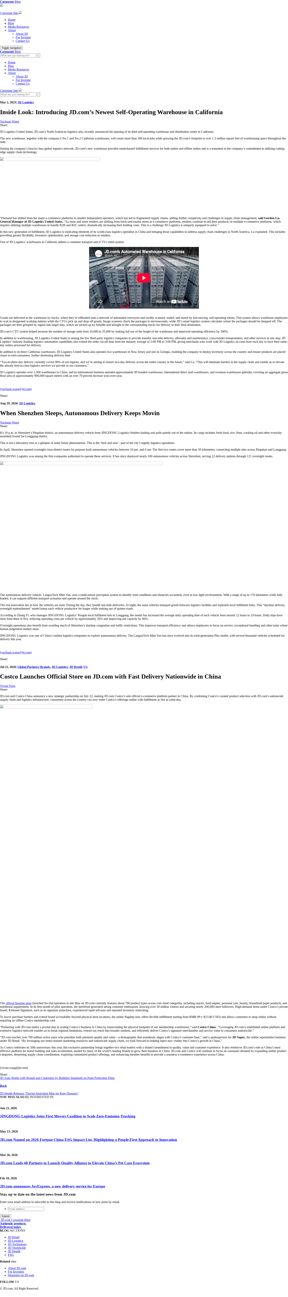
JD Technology (17, 1244)
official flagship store (19, 1003)
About (12, 30)
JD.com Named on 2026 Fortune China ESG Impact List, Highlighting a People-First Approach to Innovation (88, 1140)
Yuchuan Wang (9, 121)
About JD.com (17, 1268)
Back (3, 1085)
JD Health (14, 1251)
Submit (6, 1216)
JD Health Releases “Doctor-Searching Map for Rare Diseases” (39, 1093)
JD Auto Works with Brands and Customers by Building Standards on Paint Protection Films (57, 1078)
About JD (22, 33)
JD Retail (75, 667)
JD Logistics (26, 102)
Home (11, 19)
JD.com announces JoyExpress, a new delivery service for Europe (52, 1186)
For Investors (16, 1271)
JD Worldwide (17, 1247)
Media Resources (18, 26)
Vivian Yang (7, 686)
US (85, 667)
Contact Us (23, 40)
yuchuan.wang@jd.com (16, 389)
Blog (11, 23)
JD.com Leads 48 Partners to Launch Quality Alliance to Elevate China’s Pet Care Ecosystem (75, 1163)
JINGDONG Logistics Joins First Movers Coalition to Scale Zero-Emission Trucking (67, 1116)
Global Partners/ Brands (33, 667)
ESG (11, 1254)
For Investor (23, 37)
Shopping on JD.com (21, 1275)
